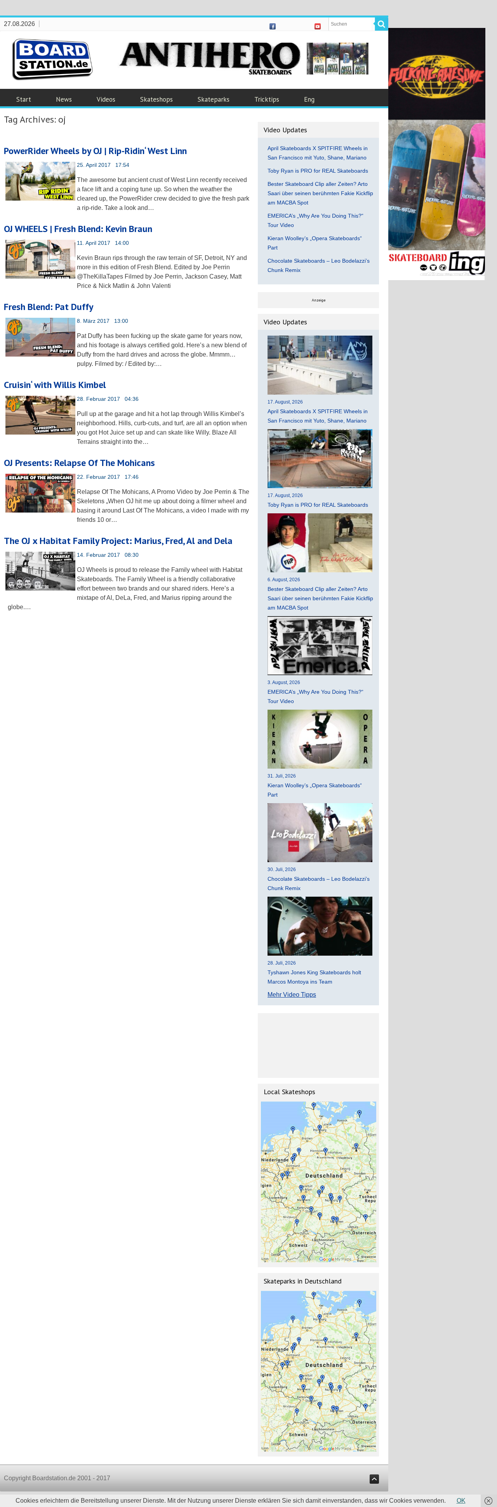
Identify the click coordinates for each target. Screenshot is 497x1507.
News (64, 99)
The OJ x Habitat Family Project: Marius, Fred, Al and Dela (118, 541)
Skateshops (156, 99)
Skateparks (213, 99)
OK (461, 1500)
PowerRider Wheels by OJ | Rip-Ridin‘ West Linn (95, 151)
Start (23, 99)
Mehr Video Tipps (292, 994)
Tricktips (266, 99)
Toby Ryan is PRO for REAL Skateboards (318, 171)
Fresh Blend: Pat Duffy (48, 307)
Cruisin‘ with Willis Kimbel (55, 385)
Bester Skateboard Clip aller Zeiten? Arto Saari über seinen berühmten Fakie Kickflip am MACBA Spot (320, 193)
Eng (309, 99)
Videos (106, 99)
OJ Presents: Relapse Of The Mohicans (79, 463)
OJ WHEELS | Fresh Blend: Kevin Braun (78, 229)
